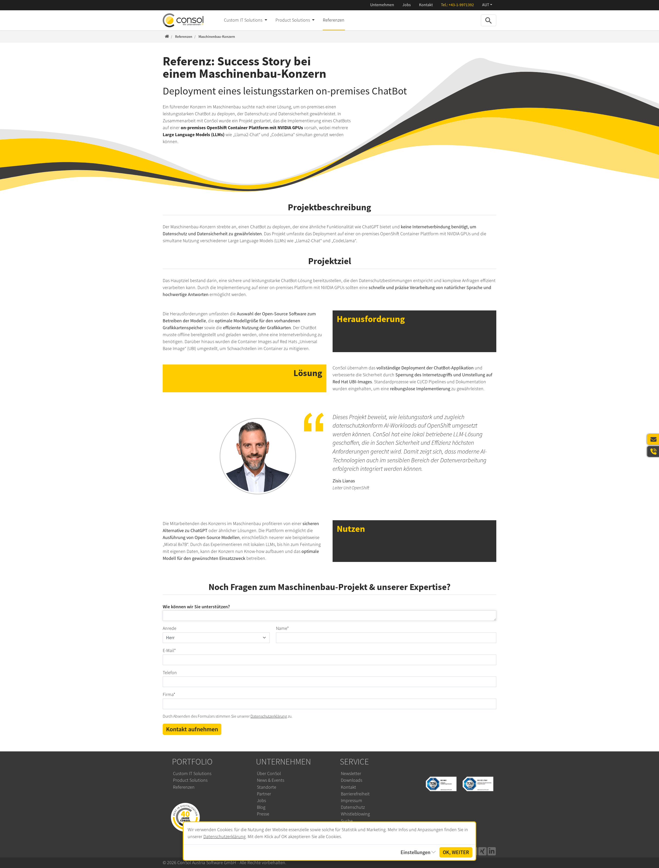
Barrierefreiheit (355, 794)
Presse (263, 814)
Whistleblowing (355, 814)
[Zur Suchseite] (488, 20)
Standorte (266, 787)
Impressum (351, 800)
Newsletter (351, 773)
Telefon (170, 672)
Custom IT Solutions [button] (243, 20)
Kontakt (426, 4)
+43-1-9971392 (461, 4)
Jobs (406, 4)
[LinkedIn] (492, 851)
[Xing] (482, 851)
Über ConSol (269, 773)
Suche (347, 821)
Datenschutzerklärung (268, 716)
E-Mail (169, 650)
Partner (264, 794)
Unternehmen (382, 4)
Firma (169, 694)
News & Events (270, 780)
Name (282, 628)
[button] (487, 5)
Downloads (351, 780)
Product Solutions (190, 780)
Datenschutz (353, 807)
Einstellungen (415, 852)
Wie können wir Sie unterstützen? (196, 607)
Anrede (169, 628)
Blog (261, 807)
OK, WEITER (456, 852)
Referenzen (333, 20)
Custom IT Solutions (192, 773)
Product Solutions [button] (293, 20)
